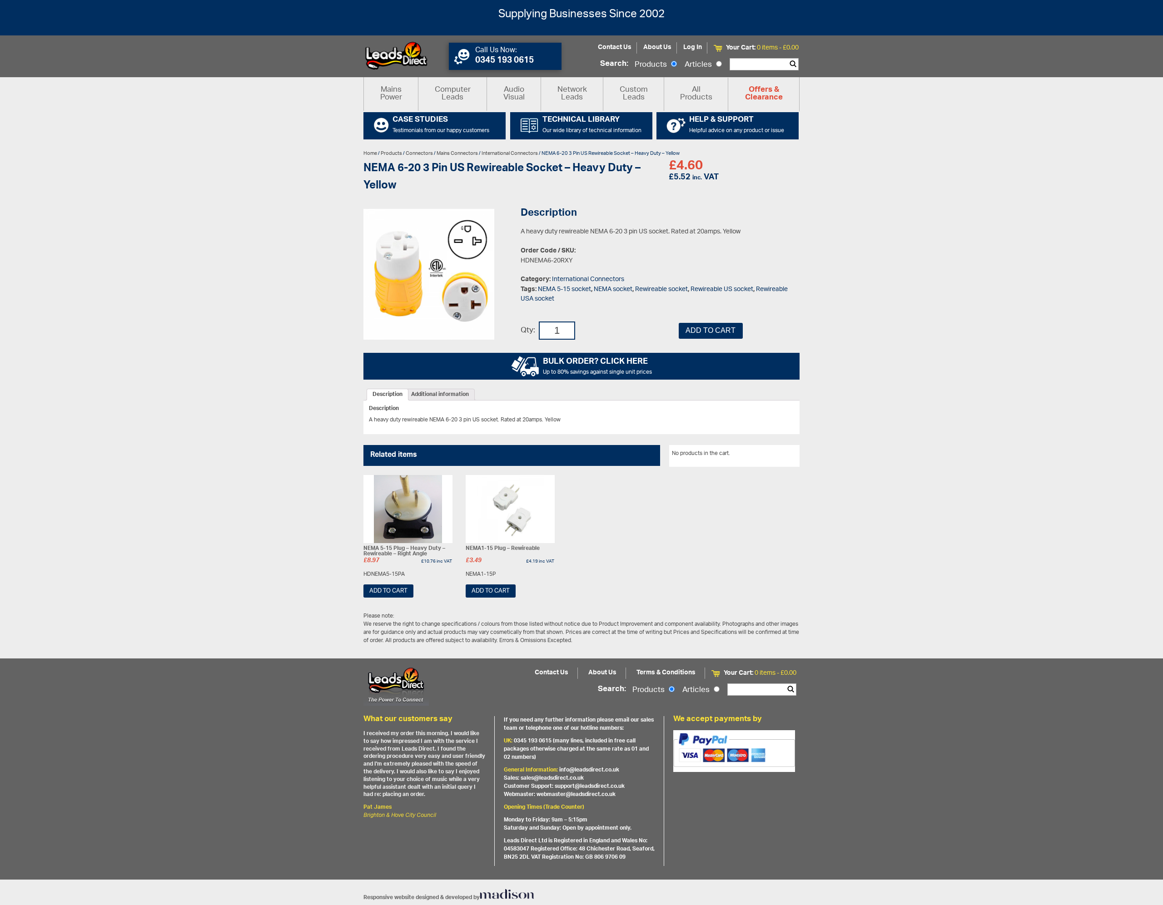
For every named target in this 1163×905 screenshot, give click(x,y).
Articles (699, 65)
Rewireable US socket (722, 289)
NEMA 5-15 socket (564, 289)
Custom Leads (634, 94)
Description (388, 394)
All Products (696, 94)
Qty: (528, 331)
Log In (692, 47)
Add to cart (711, 330)
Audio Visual (514, 94)
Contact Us (614, 47)
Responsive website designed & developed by (421, 897)
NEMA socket (613, 289)
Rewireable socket (661, 289)
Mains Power (391, 94)
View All (782, 455)
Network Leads (572, 94)
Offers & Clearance (764, 94)
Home (370, 153)
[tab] (387, 395)
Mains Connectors (457, 153)
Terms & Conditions (666, 673)
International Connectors (510, 153)
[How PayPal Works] (734, 751)
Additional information (440, 394)
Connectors (419, 153)
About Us (657, 47)
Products (652, 65)
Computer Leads (453, 94)
